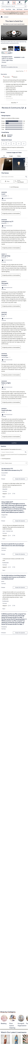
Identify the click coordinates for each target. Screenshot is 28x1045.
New (14, 9)
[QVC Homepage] (1, 17)
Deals (2, 9)
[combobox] (12, 6)
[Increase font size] (24, 70)
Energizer (4, 62)
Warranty (15, 76)
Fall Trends (19, 9)
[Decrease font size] (26, 70)
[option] (14, 13)
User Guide (7, 76)
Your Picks (8, 9)
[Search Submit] (25, 6)
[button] (3, 3)
